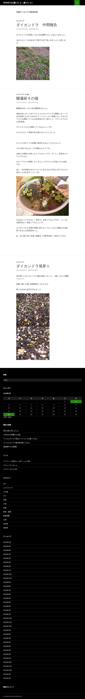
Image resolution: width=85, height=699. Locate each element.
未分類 (5, 524)
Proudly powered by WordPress (12, 696)
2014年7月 (7, 554)
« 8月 (5, 417)
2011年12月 (7, 662)
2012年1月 (7, 658)
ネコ (4, 496)
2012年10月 (7, 626)
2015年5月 (7, 542)
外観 (4, 508)
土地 (4, 504)
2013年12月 (7, 574)
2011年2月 (7, 674)
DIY (4, 484)
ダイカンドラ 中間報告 (36, 24)
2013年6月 (7, 594)
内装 (4, 500)
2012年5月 (7, 642)
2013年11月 (7, 578)
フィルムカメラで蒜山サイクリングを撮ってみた (20, 439)
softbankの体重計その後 (11, 435)
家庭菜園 (6, 516)
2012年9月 (7, 630)
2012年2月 (7, 654)
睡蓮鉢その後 (27, 98)
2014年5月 (7, 558)
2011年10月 (7, 670)
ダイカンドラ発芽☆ (33, 266)
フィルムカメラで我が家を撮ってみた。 (17, 443)
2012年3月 (7, 650)
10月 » (10, 417)
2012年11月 (7, 622)
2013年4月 (7, 602)
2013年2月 (7, 610)
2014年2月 (7, 566)
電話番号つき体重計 (10, 447)
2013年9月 (7, 582)
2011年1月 (7, 678)
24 (9, 414)
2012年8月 (7, 634)
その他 (27, 94)
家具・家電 (7, 512)
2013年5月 (7, 598)
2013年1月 (7, 614)
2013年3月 (7, 606)
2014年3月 (7, 562)
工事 (4, 520)
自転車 (5, 528)
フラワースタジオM (10, 469)
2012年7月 (7, 638)
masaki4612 (35, 29)
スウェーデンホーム (10, 465)
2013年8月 (7, 586)
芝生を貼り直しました (11, 431)
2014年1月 (7, 570)
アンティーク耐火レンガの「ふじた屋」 (17, 461)
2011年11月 (7, 666)
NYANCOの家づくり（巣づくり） (18, 2)
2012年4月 (7, 646)
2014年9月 (7, 546)
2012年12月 (7, 618)
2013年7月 (7, 590)
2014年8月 (7, 550)
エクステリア (20, 21)
